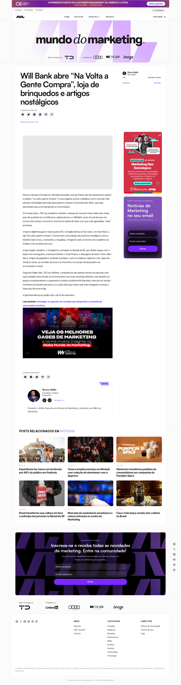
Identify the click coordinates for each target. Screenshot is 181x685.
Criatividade (112, 652)
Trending (111, 626)
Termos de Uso (147, 630)
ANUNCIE (110, 17)
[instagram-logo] (16, 621)
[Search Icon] (159, 10)
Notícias (77, 626)
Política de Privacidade (150, 626)
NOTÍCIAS (78, 17)
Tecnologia (112, 656)
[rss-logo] (32, 621)
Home (67, 17)
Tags (143, 633)
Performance (112, 637)
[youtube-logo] (28, 621)
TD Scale (39, 10)
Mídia (109, 641)
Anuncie (77, 633)
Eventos (18, 10)
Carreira (110, 648)
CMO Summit (79, 630)
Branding (111, 633)
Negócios (111, 630)
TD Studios (28, 10)
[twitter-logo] (20, 621)
